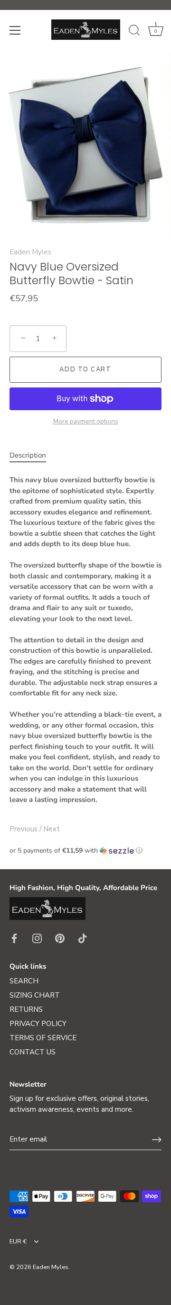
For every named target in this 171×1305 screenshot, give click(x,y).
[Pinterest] (60, 937)
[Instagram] (37, 937)
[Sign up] (157, 1139)
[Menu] (15, 30)
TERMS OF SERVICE (43, 1038)
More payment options (85, 421)
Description (28, 455)
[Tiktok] (82, 937)
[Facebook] (14, 937)
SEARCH (24, 981)
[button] (86, 850)
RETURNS (26, 1009)
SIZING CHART (35, 995)
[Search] (134, 31)
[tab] (33, 455)
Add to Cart (85, 369)
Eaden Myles (30, 252)
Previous (24, 829)
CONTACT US (33, 1052)
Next (51, 829)
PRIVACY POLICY (38, 1023)
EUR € (18, 1242)
